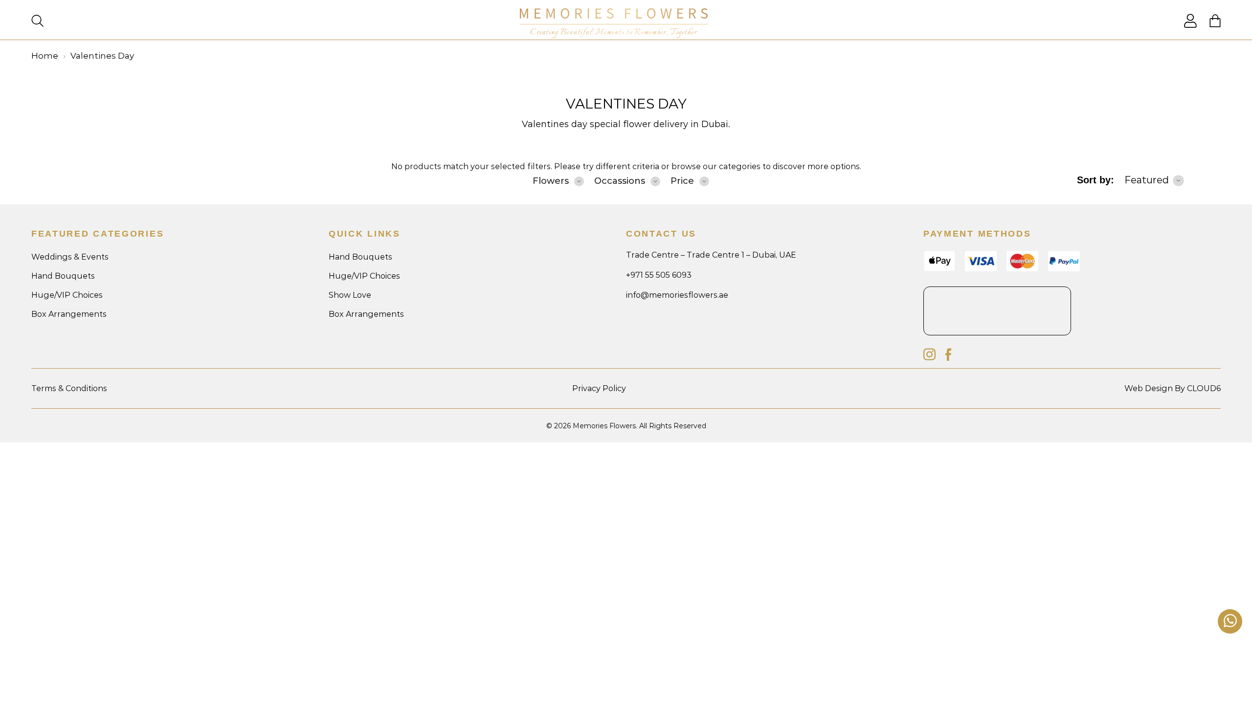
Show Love (350, 295)
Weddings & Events (70, 257)
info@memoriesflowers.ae (677, 295)
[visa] (939, 269)
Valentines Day (626, 103)
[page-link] (1190, 25)
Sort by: (1095, 180)
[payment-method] (1064, 268)
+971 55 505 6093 (659, 275)
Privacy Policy (599, 388)
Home (44, 56)
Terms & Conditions (69, 388)
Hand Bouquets (63, 276)
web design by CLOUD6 (1172, 388)
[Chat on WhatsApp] (1230, 621)
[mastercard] (1022, 268)
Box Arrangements (69, 314)
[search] (37, 22)
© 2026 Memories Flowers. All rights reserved (626, 425)
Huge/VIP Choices (67, 295)
